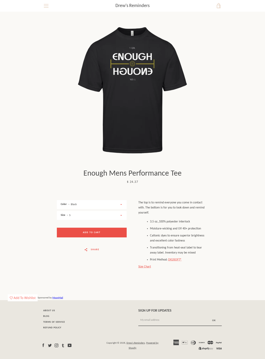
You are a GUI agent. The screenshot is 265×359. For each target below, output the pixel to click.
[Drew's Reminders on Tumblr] (63, 345)
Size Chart (144, 266)
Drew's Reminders (132, 5)
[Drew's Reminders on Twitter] (50, 345)
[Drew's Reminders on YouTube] (70, 345)
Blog (46, 316)
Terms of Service (54, 322)
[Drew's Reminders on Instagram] (56, 345)
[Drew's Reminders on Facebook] (43, 345)
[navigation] (46, 6)
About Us (49, 310)
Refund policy (52, 328)
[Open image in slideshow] (132, 90)
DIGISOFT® (175, 259)
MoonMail (57, 297)
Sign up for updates (154, 311)
